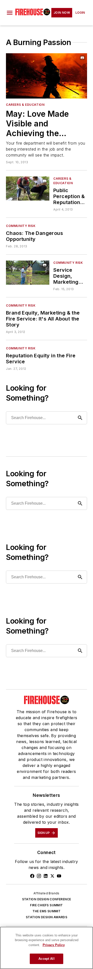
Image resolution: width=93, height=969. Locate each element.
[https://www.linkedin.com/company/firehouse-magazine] (45, 875)
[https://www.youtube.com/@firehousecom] (59, 875)
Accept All (46, 959)
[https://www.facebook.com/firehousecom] (32, 875)
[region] (46, 948)
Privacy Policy (54, 945)
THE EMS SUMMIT (46, 911)
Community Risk (20, 226)
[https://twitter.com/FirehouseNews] (52, 875)
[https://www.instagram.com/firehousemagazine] (38, 875)
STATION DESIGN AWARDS (46, 917)
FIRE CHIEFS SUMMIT (46, 905)
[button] (9, 12)
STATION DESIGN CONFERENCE (46, 899)
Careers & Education (25, 105)
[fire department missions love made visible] (46, 76)
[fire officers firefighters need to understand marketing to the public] (27, 273)
